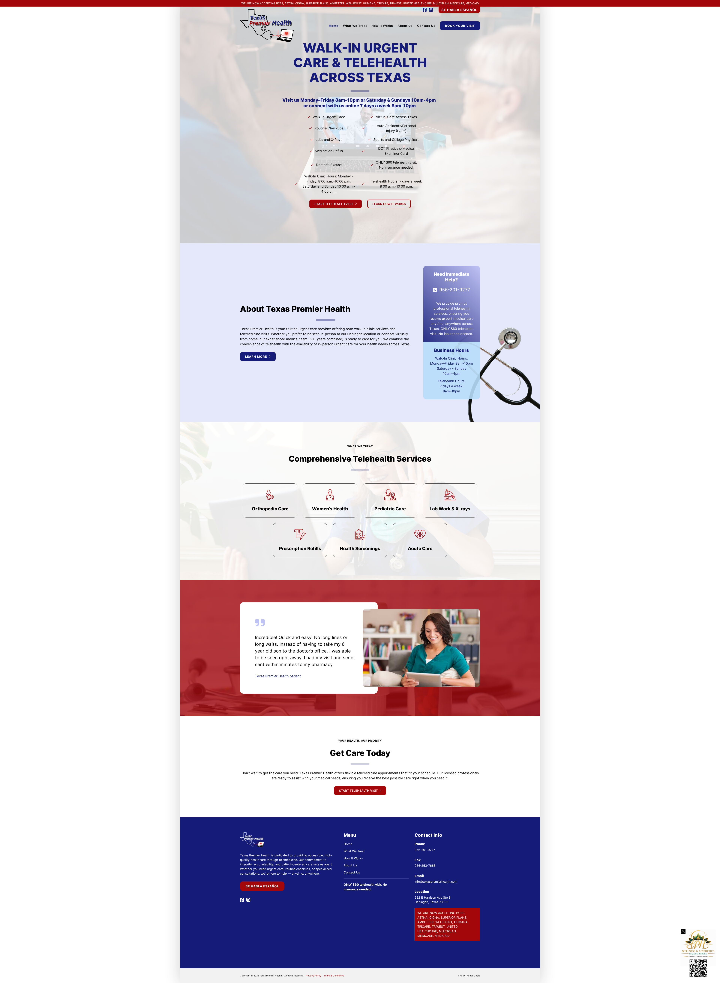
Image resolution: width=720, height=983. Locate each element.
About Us (405, 26)
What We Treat (355, 26)
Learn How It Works (389, 204)
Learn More (256, 356)
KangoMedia (473, 975)
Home (333, 26)
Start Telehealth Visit (333, 204)
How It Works (382, 26)
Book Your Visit (460, 26)
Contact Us (426, 26)
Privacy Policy (313, 975)
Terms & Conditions (334, 975)
